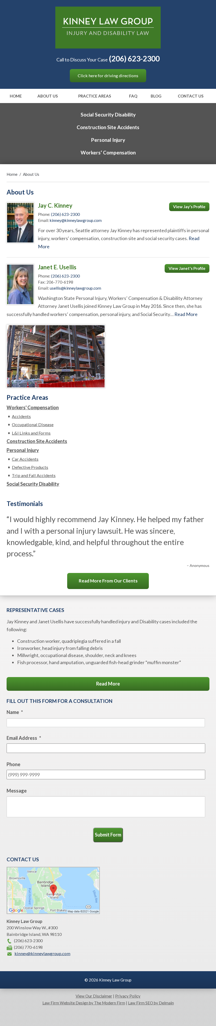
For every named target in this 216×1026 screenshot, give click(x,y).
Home (16, 96)
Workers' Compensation (33, 407)
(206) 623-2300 (134, 58)
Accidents (21, 416)
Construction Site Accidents (108, 127)
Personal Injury (108, 140)
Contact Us (190, 96)
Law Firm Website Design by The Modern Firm (83, 1002)
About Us (47, 96)
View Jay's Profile (189, 206)
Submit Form (108, 835)
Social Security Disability (108, 114)
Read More (186, 314)
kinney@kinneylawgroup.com (76, 220)
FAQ (133, 96)
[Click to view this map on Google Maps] (53, 912)
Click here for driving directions (108, 75)
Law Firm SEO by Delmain (151, 1002)
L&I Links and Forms (31, 432)
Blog (156, 96)
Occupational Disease (32, 424)
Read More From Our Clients (108, 580)
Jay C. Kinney (55, 205)
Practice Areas (94, 96)
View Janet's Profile (187, 268)
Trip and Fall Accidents (34, 475)
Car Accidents (25, 458)
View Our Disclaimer (94, 996)
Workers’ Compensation (108, 152)
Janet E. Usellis (57, 267)
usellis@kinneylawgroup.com (75, 288)
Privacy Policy (127, 996)
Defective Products (30, 467)
